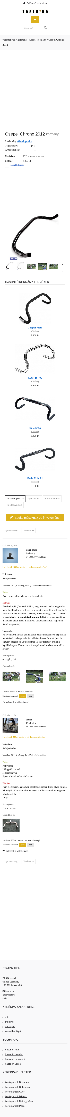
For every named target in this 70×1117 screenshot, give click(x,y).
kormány (22, 39)
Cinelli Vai (35, 428)
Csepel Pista (35, 327)
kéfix (5, 998)
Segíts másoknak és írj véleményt (37, 517)
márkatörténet (52, 498)
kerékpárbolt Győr (14, 1091)
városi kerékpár (13, 1031)
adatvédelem (9, 995)
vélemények (9, 39)
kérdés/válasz (14, 505)
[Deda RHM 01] (35, 443)
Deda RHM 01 (35, 478)
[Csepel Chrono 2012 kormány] (9, 265)
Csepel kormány (37, 39)
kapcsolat (9, 991)
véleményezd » (24, 141)
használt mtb (12, 1049)
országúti (10, 1026)
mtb (7, 1017)
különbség (35, 331)
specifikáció (34, 498)
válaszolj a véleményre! (17, 702)
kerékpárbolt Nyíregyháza (19, 1101)
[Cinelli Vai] (35, 393)
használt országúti (15, 1059)
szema (29, 719)
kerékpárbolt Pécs (14, 1105)
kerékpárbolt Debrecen (17, 1087)
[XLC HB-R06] (35, 343)
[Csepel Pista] (35, 293)
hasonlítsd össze (17, 165)
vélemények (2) (15, 498)
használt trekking (14, 1054)
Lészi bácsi (31, 550)
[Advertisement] (35, 89)
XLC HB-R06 (35, 377)
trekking (9, 1021)
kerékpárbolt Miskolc (16, 1096)
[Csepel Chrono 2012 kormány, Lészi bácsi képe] (31, 266)
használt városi (13, 1063)
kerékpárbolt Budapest (17, 1082)
